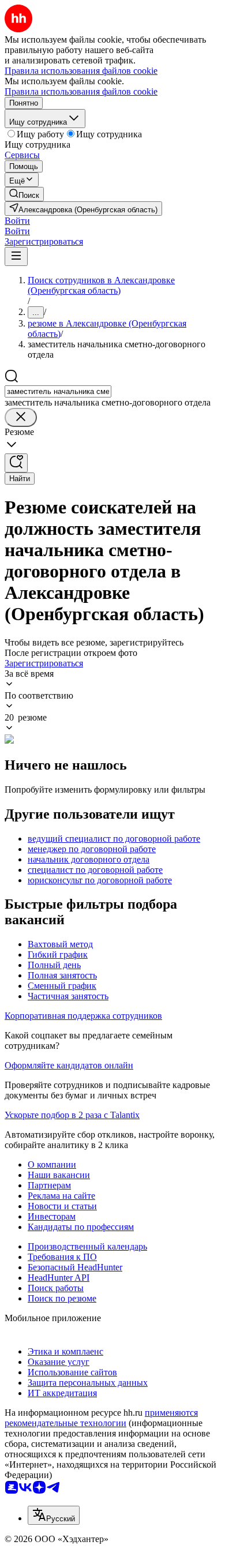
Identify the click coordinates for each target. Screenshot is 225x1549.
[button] (17, 221)
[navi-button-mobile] (16, 256)
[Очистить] (21, 417)
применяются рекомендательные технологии (101, 1418)
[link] (24, 194)
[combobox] (58, 391)
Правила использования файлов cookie (81, 91)
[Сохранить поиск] (16, 462)
